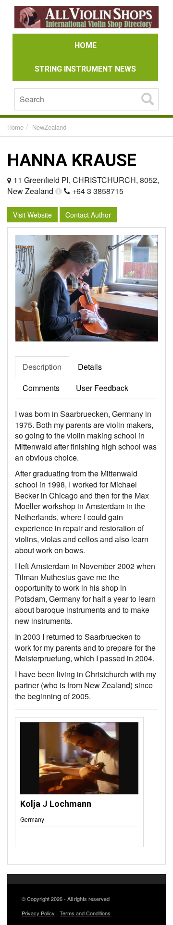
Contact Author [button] (88, 214)
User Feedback (102, 387)
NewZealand (49, 127)
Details (90, 366)
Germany (32, 819)
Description (42, 366)
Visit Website (32, 214)
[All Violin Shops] (86, 18)
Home (15, 127)
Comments (41, 387)
